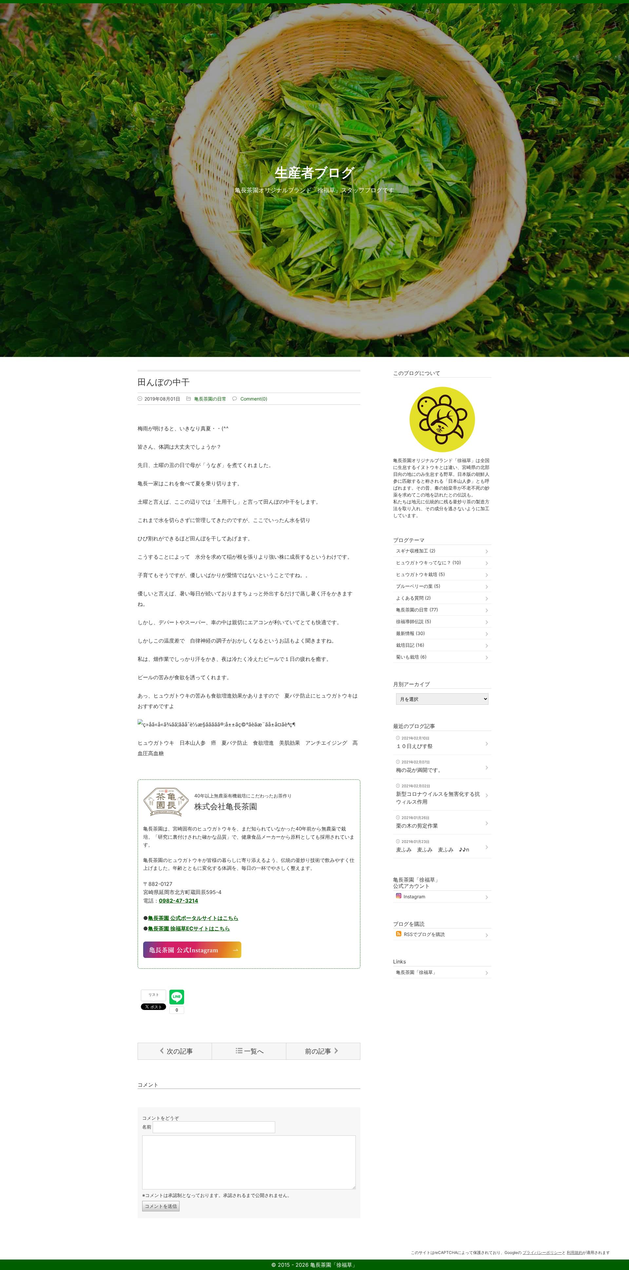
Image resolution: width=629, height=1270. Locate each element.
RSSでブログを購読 (424, 934)
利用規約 (574, 1252)
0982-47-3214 (178, 900)
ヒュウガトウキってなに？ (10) (428, 562)
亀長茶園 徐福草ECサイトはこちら (189, 928)
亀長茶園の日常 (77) (417, 609)
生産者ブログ (314, 172)
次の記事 (180, 1051)
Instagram (414, 896)
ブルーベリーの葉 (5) (418, 586)
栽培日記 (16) (410, 645)
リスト (153, 994)
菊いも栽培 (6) (411, 657)
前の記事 (318, 1051)
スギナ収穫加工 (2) (415, 550)
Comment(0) (253, 399)
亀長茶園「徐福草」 (416, 972)
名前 (146, 1127)
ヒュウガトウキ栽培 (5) (420, 574)
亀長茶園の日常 (210, 399)
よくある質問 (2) (413, 598)
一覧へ (254, 1051)
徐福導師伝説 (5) (413, 621)
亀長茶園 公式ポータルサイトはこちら (193, 918)
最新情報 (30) (410, 633)
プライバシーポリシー (542, 1252)
